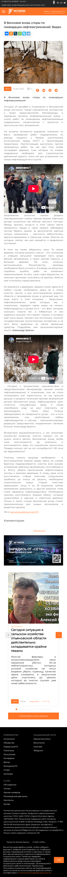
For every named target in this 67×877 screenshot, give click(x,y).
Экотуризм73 (10, 766)
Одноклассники (42, 739)
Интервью (9, 758)
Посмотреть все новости (33, 716)
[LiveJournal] (15, 33)
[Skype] (24, 33)
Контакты (9, 800)
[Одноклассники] (53, 2)
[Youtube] (61, 2)
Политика (9, 750)
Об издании (10, 784)
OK (59, 860)
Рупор (7, 804)
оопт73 (34, 512)
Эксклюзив (9, 754)
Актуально (9, 739)
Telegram (38, 750)
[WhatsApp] (20, 33)
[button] (8, 635)
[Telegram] (64, 2)
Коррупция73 (11, 746)
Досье (7, 762)
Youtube (38, 746)
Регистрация (56, 11)
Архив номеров (12, 792)
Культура (8, 773)
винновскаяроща (20, 512)
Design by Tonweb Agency (18, 842)
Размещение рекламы (15, 796)
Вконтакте (39, 742)
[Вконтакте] (58, 2)
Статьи (7, 788)
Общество (9, 742)
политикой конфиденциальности (34, 873)
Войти (46, 11)
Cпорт (7, 770)
